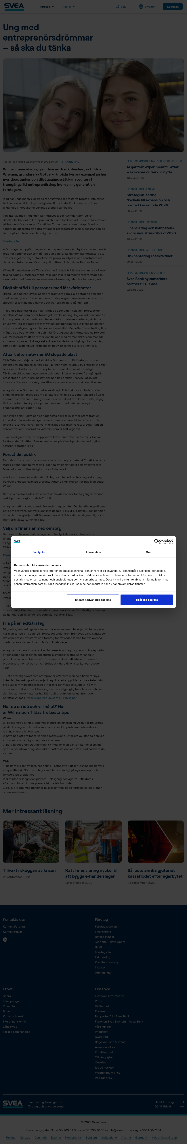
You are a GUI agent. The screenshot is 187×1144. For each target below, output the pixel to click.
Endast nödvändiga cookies (93, 599)
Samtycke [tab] (39, 551)
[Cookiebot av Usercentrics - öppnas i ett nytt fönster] (157, 541)
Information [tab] (93, 551)
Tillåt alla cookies (147, 599)
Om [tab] (148, 551)
